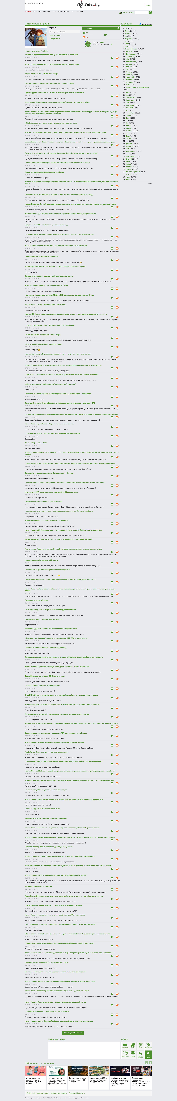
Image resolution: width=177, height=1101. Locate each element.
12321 (128, 133)
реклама (150, 18)
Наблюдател (130, 151)
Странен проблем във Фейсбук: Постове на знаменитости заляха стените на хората (57, 163)
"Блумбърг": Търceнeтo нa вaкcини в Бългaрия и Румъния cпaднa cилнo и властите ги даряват (61, 375)
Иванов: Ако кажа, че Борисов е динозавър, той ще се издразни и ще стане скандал (58, 354)
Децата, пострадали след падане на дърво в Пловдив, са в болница (51, 55)
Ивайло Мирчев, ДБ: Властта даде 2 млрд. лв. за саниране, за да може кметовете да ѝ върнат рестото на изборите (70, 771)
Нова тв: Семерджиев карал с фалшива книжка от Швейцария (49, 325)
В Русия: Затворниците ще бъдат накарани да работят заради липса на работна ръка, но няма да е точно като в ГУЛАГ (71, 414)
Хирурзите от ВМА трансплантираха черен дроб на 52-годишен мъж (51, 492)
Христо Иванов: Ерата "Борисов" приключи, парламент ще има (49, 424)
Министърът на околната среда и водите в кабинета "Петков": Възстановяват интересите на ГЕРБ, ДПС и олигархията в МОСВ (71, 182)
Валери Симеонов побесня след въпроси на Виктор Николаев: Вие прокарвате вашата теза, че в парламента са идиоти (71, 723)
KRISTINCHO (130, 98)
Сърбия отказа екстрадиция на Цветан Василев (43, 502)
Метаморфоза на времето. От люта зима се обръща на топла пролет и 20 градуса (57, 714)
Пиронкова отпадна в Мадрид (36, 600)
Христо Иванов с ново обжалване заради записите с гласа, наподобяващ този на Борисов (60, 856)
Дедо (128, 136)
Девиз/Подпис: (55, 35)
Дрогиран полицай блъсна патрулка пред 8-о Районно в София (49, 83)
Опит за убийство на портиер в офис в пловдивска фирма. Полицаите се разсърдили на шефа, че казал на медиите (70, 464)
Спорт (54, 11)
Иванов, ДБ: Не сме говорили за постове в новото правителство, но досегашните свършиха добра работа (66, 314)
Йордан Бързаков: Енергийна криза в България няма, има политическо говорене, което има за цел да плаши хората (70, 204)
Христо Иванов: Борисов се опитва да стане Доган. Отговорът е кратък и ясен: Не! (57, 667)
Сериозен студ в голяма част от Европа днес (42, 809)
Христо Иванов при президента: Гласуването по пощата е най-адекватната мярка (57, 991)
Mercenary (130, 82)
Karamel (129, 159)
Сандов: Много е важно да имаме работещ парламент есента (49, 276)
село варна (130, 105)
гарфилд (129, 64)
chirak (128, 162)
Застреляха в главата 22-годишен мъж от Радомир (45, 304)
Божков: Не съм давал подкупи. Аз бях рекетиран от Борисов (49, 473)
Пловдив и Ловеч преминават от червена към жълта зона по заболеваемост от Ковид (58, 195)
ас (125, 41)
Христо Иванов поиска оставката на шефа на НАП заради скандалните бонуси (55, 875)
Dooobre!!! (129, 146)
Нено (127, 179)
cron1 (127, 44)
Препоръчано (63, 11)
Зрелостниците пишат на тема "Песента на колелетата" (46, 520)
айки (127, 149)
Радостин (128, 39)
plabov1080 (130, 77)
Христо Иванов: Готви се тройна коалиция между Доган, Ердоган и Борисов (54, 742)
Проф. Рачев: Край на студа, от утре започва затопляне (46, 752)
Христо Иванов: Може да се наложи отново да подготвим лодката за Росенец (55, 1002)
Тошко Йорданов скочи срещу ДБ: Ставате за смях (45, 676)
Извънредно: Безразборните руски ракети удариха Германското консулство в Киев (57, 102)
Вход (148, 5)
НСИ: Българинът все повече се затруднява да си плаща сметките (51, 123)
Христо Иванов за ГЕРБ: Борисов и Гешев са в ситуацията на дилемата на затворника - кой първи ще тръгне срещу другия (70, 590)
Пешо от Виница (131, 49)
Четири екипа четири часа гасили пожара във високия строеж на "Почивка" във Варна (59, 511)
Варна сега (37, 11)
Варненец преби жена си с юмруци (38, 886)
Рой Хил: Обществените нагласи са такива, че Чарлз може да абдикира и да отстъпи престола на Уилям (65, 132)
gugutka (129, 74)
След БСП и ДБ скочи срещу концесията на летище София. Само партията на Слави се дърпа (61, 695)
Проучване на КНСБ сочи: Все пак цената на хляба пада (46, 225)
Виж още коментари (73, 1033)
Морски (129, 167)
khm (127, 95)
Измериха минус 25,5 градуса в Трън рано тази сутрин (46, 790)
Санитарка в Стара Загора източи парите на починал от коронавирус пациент (55, 972)
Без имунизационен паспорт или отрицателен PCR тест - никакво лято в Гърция (56, 733)
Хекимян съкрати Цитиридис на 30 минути (41, 560)
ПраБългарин (131, 54)
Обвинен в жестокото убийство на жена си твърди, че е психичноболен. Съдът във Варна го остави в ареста (67, 934)
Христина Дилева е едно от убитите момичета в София (46, 285)
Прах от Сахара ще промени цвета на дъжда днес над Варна (49, 847)
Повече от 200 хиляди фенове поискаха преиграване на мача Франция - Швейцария (58, 394)
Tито (127, 154)
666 (127, 141)
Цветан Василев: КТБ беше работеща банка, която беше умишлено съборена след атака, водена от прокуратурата (70, 142)
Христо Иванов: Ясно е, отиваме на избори (41, 74)
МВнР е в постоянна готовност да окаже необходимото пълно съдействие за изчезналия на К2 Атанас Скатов (68, 866)
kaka (127, 59)
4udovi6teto (130, 113)
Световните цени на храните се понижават (41, 257)
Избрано (79, 11)
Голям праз (130, 100)
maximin (129, 169)
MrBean (127, 34)
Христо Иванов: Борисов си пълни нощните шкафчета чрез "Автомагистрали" (55, 915)
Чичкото (129, 51)
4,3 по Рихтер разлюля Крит (36, 443)
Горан (128, 177)
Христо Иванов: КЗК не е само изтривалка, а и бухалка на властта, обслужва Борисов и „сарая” (62, 828)
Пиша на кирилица (133, 172)
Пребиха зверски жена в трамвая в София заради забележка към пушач (53, 905)
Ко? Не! (128, 139)
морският (129, 108)
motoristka (130, 57)
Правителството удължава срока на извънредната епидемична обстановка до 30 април (59, 943)
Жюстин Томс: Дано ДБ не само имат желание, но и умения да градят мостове (56, 246)
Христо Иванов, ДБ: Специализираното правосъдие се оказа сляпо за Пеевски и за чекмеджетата (63, 530)
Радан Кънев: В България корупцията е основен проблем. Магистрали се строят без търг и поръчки (64, 896)
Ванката (129, 72)
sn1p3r (128, 174)
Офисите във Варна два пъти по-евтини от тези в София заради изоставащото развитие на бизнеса (64, 761)
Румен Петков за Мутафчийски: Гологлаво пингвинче (46, 818)
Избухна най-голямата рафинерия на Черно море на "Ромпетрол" (50, 384)
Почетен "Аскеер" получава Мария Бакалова (42, 686)
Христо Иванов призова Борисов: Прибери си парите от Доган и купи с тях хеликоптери (59, 1021)
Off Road (129, 67)
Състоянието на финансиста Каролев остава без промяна (47, 570)
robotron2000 (131, 62)
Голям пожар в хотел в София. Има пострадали (43, 619)
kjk (126, 36)
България (46, 11)
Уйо (127, 69)
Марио (128, 164)
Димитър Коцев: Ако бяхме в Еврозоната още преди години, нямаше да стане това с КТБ (60, 403)
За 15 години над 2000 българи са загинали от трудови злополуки (50, 610)
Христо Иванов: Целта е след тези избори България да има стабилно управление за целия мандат (63, 365)
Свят (72, 11)
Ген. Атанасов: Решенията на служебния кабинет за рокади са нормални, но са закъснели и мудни (63, 549)
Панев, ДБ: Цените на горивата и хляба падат (42, 335)
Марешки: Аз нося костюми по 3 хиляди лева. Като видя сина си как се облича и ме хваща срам (62, 705)
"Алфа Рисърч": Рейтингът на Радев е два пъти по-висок (47, 1012)
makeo (128, 115)
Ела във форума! (128, 12)
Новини (28, 11)
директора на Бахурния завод (137, 87)
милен (128, 126)
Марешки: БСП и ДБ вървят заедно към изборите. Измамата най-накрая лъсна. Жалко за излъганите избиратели (69, 780)
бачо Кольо (130, 156)
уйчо (126, 46)
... (126, 121)
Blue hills (129, 131)
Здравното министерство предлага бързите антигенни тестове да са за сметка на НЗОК (59, 234)
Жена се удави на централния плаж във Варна (43, 344)
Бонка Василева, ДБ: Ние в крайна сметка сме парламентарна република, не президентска (60, 214)
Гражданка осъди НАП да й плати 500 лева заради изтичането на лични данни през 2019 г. (60, 579)
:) (126, 110)
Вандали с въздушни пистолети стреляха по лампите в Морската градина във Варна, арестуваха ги (64, 657)
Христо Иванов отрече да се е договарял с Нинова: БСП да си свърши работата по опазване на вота (64, 799)
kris (126, 28)
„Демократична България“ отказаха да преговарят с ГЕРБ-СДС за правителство (56, 638)
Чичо (127, 92)
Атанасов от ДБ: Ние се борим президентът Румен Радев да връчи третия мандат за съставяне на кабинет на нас (69, 953)
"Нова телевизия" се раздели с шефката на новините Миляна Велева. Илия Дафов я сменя (60, 924)
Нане (127, 118)
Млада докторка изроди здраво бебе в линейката (44, 172)
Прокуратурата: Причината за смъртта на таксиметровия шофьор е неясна (54, 93)
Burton (128, 85)
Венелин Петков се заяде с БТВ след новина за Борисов (47, 962)
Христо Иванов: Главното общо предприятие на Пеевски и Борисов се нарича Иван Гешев (60, 981)
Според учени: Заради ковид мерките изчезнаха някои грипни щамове (52, 433)
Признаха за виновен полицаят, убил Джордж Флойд (45, 648)
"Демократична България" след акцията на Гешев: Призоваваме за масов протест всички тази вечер (64, 483)
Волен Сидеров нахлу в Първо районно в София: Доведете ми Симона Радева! (55, 267)
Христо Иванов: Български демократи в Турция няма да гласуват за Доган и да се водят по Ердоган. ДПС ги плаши (70, 837)
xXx (127, 123)
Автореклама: (54, 39)
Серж (127, 31)
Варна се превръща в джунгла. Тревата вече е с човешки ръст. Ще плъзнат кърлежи (58, 539)
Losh (127, 103)
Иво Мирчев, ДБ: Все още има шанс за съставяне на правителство (51, 629)
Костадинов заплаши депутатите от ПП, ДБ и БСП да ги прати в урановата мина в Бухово (59, 295)
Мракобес (129, 80)
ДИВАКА (129, 144)
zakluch (128, 128)
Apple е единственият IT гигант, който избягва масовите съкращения (52, 64)
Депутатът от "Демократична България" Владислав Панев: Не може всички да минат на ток (61, 153)
